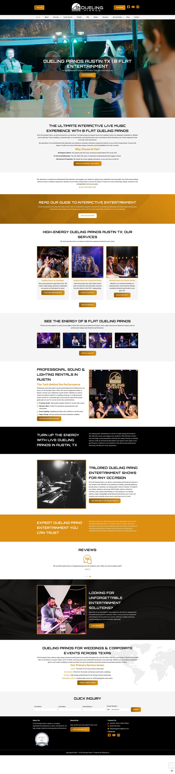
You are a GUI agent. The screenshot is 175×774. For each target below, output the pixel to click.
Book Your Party (122, 295)
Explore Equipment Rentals (49, 418)
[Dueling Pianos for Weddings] (53, 262)
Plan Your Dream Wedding (53, 292)
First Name (38, 706)
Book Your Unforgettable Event (87, 163)
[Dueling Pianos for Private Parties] (122, 262)
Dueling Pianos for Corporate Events (87, 280)
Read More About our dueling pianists (104, 501)
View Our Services (87, 305)
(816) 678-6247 (115, 726)
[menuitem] (38, 17)
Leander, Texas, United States (119, 723)
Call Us (39, 7)
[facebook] (129, 7)
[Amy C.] (87, 559)
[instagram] (138, 7)
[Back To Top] (171, 771)
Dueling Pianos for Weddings (53, 280)
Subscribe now (96, 626)
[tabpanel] (87, 68)
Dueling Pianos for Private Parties (122, 280)
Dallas (64, 678)
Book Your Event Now (87, 187)
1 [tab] (86, 112)
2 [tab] (88, 112)
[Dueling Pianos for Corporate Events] (87, 262)
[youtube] (134, 7)
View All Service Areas (87, 682)
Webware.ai (105, 752)
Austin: (73, 669)
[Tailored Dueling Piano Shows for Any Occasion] (61, 484)
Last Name (62, 706)
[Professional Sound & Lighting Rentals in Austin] (113, 394)
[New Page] (42, 739)
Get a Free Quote (87, 75)
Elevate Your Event (87, 292)
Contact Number (112, 706)
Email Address (88, 706)
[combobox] (109, 709)
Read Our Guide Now (87, 215)
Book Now (119, 7)
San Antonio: (68, 672)
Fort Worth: (72, 678)
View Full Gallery (87, 353)
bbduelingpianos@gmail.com (119, 729)
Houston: (67, 675)
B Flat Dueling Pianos (86, 752)
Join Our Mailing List (80, 729)
